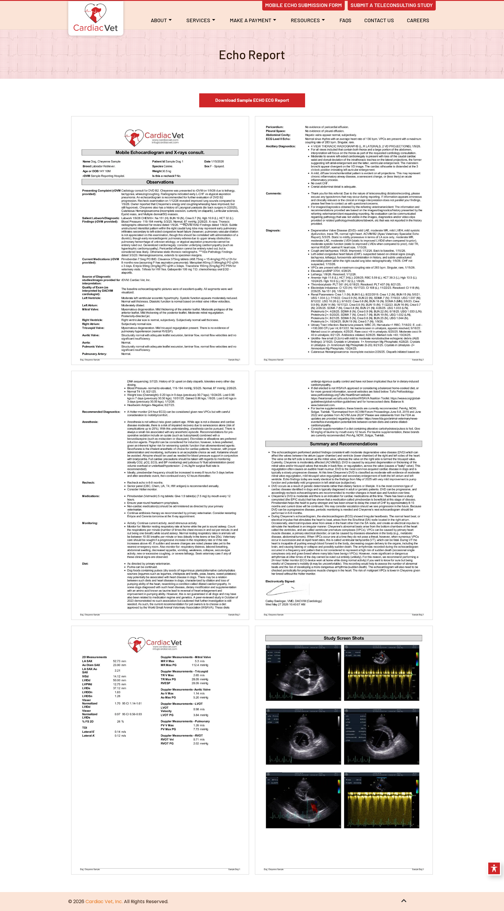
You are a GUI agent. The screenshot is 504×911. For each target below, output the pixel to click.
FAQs (345, 20)
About (159, 20)
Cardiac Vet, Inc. (104, 901)
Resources (305, 20)
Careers (418, 20)
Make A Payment (250, 20)
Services (198, 20)
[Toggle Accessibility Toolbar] (494, 868)
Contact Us (379, 20)
